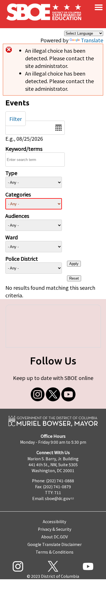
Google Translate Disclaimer (54, 544)
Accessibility (54, 521)
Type (11, 172)
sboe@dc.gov (57, 498)
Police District (21, 258)
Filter (15, 118)
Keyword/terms (23, 148)
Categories (18, 194)
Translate (92, 40)
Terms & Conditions (54, 552)
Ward (11, 237)
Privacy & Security (54, 529)
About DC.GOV (54, 537)
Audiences (17, 215)
